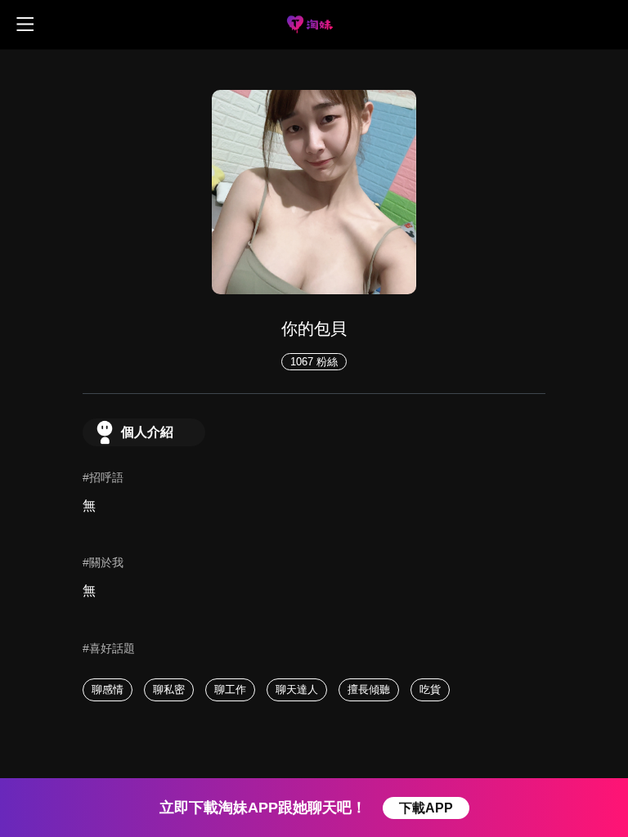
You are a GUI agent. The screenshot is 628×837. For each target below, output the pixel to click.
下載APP (426, 808)
